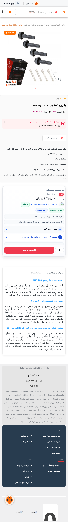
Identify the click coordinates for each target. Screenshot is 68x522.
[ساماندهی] (17, 512)
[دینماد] (34, 512)
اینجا (10, 174)
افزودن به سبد (29, 250)
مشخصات (35, 272)
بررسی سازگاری (52, 138)
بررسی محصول (55, 272)
